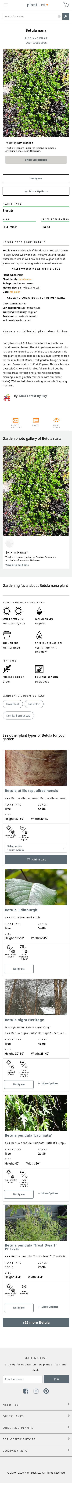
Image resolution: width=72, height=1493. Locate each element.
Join (56, 1379)
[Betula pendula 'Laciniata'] (36, 1142)
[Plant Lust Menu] (6, 5)
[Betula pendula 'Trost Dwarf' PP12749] (36, 1254)
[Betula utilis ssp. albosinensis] (36, 802)
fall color (15, 291)
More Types (56, 426)
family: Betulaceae (18, 716)
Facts (36, 425)
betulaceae (25, 279)
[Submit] (65, 16)
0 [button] (66, 3)
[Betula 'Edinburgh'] (36, 916)
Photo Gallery (15, 426)
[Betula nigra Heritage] (36, 1029)
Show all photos (36, 160)
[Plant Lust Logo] (37, 5)
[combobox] (36, 848)
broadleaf (12, 704)
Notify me (36, 178)
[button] (59, 16)
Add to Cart (39, 859)
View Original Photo (17, 564)
